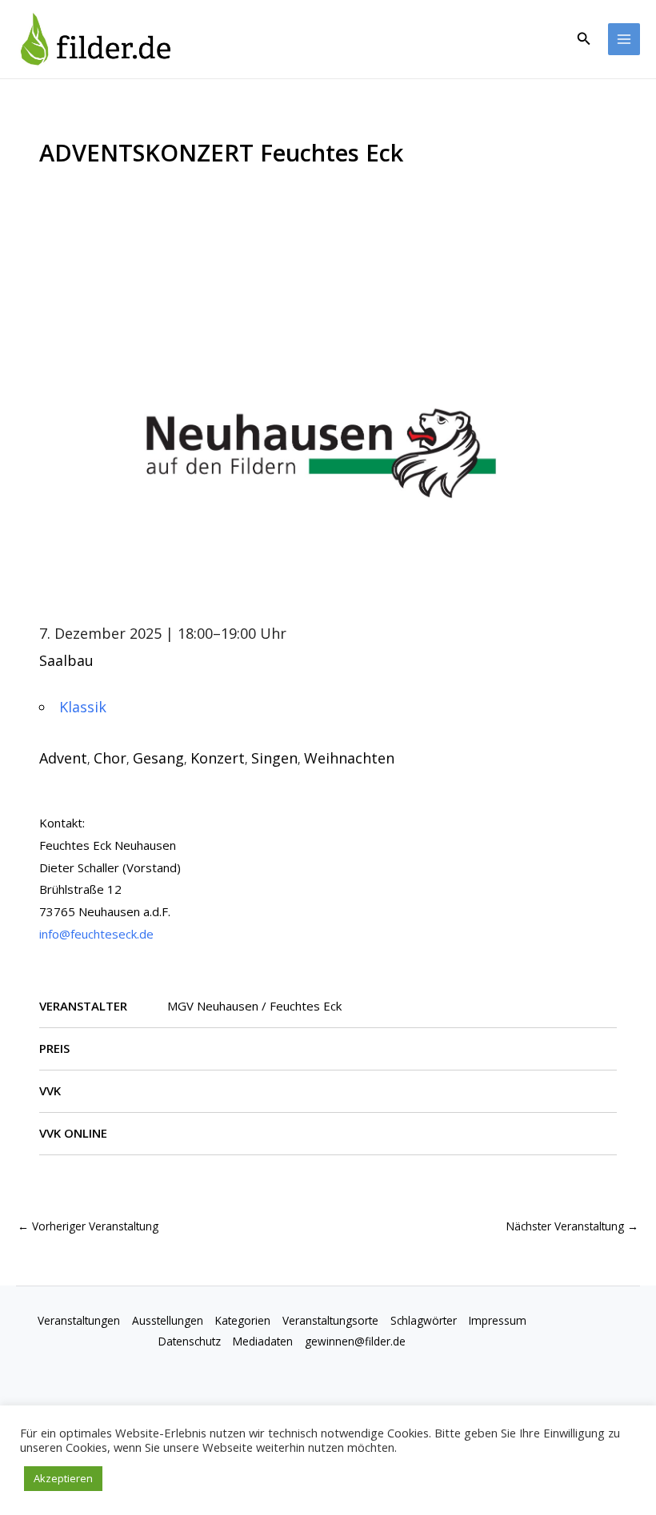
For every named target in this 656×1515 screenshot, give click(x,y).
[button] (584, 39)
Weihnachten (349, 757)
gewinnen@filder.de (355, 1341)
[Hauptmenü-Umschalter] (624, 39)
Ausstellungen (167, 1320)
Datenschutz (189, 1341)
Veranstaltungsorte (330, 1320)
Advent (63, 757)
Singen (274, 757)
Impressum (497, 1320)
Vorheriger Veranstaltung (88, 1226)
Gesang (158, 757)
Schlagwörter (423, 1320)
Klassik (82, 706)
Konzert (217, 757)
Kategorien (242, 1320)
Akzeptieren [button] (63, 1478)
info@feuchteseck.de (96, 934)
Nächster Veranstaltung (572, 1226)
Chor (110, 757)
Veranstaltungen (79, 1320)
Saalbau (66, 660)
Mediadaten (263, 1341)
